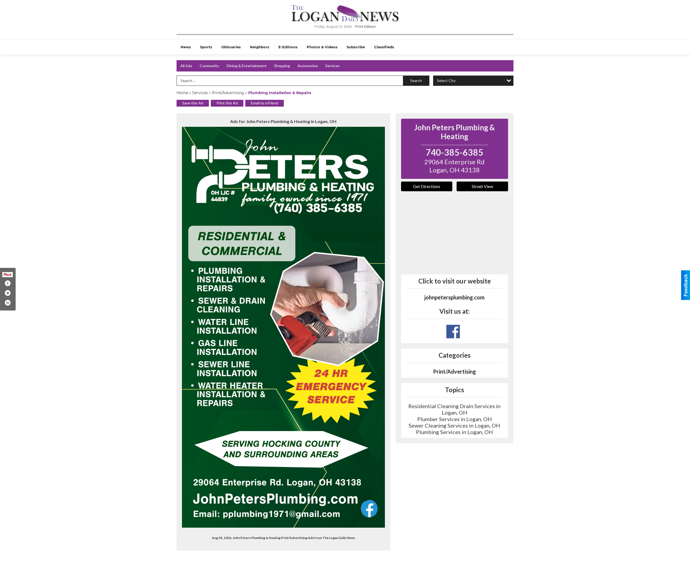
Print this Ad (227, 103)
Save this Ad (192, 103)
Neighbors (259, 47)
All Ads (186, 65)
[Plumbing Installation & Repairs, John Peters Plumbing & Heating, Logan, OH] (283, 327)
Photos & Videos (322, 47)
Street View (482, 186)
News (186, 47)
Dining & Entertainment (247, 65)
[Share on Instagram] (7, 302)
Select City (446, 80)
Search (416, 80)
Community (209, 65)
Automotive (308, 65)
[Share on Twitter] (7, 293)
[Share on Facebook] (7, 283)
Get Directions (426, 186)
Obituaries (231, 47)
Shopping (282, 65)
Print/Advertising (228, 92)
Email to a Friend (264, 103)
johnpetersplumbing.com (454, 297)
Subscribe (356, 47)
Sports (206, 47)
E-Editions (288, 47)
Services (332, 65)
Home (182, 92)
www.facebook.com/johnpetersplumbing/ (453, 331)
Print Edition (365, 27)
